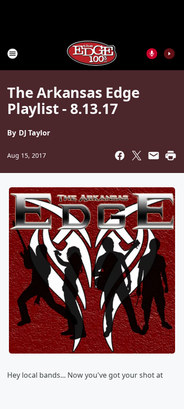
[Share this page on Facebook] (119, 155)
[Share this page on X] (136, 155)
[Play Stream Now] (169, 53)
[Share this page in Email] (153, 155)
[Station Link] (92, 53)
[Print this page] (170, 155)
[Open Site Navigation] (12, 53)
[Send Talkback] (151, 53)
